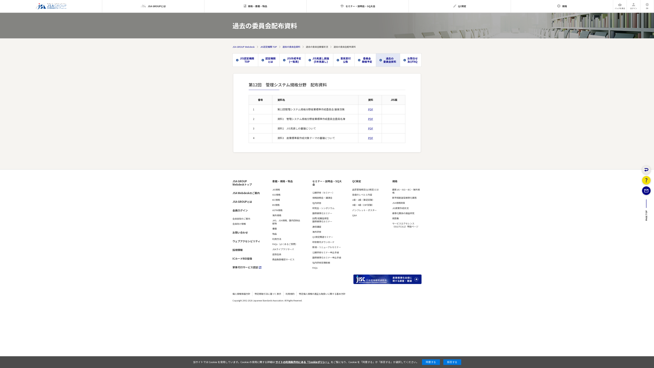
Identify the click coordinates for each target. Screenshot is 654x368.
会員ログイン (240, 210)
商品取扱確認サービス (283, 259)
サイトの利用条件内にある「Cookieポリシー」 (302, 362)
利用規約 (290, 293)
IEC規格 (276, 199)
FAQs (315, 267)
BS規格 (275, 204)
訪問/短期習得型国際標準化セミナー (322, 220)
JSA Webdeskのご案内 (246, 193)
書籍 (274, 228)
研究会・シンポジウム (323, 208)
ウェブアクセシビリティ (246, 241)
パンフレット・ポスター (364, 210)
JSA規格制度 (398, 202)
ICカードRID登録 (242, 258)
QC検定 (356, 181)
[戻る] (646, 170)
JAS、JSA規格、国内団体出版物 (286, 222)
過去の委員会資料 (291, 46)
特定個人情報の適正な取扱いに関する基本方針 (322, 293)
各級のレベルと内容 (362, 194)
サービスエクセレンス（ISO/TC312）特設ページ (405, 225)
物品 (274, 233)
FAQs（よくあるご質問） (285, 244)
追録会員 (276, 254)
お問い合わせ (240, 232)
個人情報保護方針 (241, 293)
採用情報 (237, 250)
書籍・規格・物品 (282, 181)
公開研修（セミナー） (323, 192)
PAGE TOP (646, 216)
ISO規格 (276, 194)
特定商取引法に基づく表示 (268, 293)
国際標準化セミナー (322, 213)
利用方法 (276, 239)
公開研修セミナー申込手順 (325, 252)
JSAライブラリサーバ (283, 249)
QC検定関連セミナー (322, 237)
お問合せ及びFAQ (412, 60)
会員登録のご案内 (241, 218)
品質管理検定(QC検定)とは (365, 189)
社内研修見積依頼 (321, 262)
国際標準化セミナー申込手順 (326, 257)
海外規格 (276, 215)
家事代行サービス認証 (245, 267)
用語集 (395, 218)
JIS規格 (276, 189)
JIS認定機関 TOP (268, 46)
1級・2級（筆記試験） (363, 199)
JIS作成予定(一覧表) (294, 60)
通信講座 (316, 226)
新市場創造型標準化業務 (404, 197)
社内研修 (316, 203)
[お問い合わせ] (646, 190)
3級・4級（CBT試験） (363, 204)
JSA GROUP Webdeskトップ (242, 183)
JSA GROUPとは (242, 201)
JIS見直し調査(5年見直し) (320, 60)
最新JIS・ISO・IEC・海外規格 (406, 191)
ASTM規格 (277, 210)
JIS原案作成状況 (400, 208)
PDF (370, 109)
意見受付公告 (345, 60)
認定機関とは (270, 60)
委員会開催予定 (367, 60)
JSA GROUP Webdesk (243, 46)
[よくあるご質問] (646, 180)
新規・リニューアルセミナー (326, 247)
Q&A (354, 215)
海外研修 (316, 231)
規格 (394, 181)
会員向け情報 (239, 223)
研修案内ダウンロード (323, 242)
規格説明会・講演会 (322, 197)
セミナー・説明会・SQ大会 (327, 183)
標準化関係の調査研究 (403, 213)
